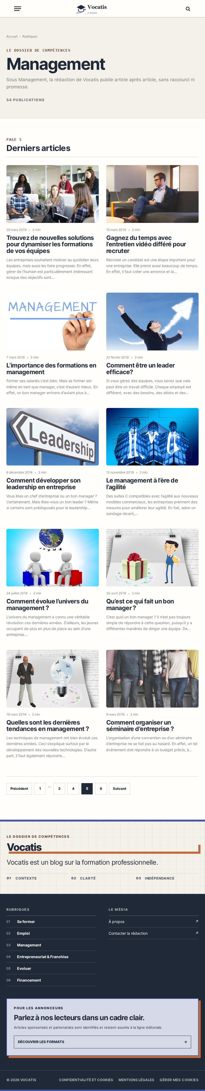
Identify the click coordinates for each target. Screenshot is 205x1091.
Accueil (12, 36)
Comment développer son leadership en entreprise (43, 484)
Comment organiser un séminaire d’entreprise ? (140, 726)
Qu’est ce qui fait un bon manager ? (140, 605)
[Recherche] (187, 9)
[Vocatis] (102, 8)
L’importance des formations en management (51, 369)
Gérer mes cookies (179, 1080)
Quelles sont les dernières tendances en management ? (47, 726)
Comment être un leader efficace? (140, 369)
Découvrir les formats (102, 1042)
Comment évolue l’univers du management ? (47, 605)
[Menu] (17, 9)
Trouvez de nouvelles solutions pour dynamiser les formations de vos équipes (50, 244)
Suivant (119, 788)
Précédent (19, 788)
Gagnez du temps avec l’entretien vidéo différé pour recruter (146, 244)
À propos (154, 921)
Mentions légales (136, 1080)
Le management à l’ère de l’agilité (142, 484)
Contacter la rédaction (154, 933)
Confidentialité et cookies (86, 1080)
